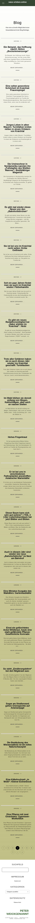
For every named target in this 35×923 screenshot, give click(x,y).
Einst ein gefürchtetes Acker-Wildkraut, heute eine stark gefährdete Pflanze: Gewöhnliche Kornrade (17, 630)
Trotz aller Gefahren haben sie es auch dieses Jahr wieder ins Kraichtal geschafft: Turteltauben (17, 362)
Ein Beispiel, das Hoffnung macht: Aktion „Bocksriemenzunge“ (17, 49)
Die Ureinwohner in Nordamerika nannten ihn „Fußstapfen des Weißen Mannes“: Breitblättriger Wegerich (17, 168)
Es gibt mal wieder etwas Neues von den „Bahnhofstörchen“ (17, 209)
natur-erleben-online (17, 2)
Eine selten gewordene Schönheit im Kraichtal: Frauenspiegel (17, 88)
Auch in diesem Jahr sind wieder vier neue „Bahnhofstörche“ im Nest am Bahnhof (17, 555)
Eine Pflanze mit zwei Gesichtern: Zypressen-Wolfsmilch (17, 816)
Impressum (17, 881)
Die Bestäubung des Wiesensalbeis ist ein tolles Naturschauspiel (17, 744)
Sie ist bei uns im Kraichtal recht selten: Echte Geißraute (17, 248)
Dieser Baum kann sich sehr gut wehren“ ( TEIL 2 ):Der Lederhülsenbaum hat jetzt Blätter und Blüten (17, 516)
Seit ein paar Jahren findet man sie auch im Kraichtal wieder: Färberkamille (17, 285)
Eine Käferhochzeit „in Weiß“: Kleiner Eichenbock (17, 780)
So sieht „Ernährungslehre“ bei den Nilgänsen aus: (17, 669)
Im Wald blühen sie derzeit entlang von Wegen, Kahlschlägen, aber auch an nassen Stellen (17, 401)
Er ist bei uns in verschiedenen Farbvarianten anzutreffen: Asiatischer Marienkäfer (17, 474)
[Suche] (25, 869)
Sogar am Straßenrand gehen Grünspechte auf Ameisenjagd (17, 705)
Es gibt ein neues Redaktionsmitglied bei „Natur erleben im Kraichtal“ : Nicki (17, 323)
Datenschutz (17, 902)
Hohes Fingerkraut (17, 437)
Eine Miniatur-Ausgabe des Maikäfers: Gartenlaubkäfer (17, 592)
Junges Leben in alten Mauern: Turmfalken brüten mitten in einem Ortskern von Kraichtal (17, 128)
